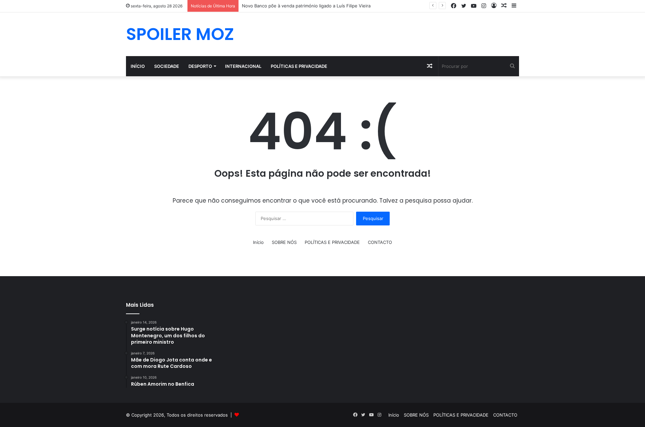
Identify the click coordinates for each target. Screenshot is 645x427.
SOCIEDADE (166, 66)
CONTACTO (380, 242)
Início (138, 66)
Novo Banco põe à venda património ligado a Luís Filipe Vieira (306, 5)
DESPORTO (200, 66)
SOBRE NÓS (284, 242)
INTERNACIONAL (243, 66)
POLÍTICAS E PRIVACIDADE (299, 66)
